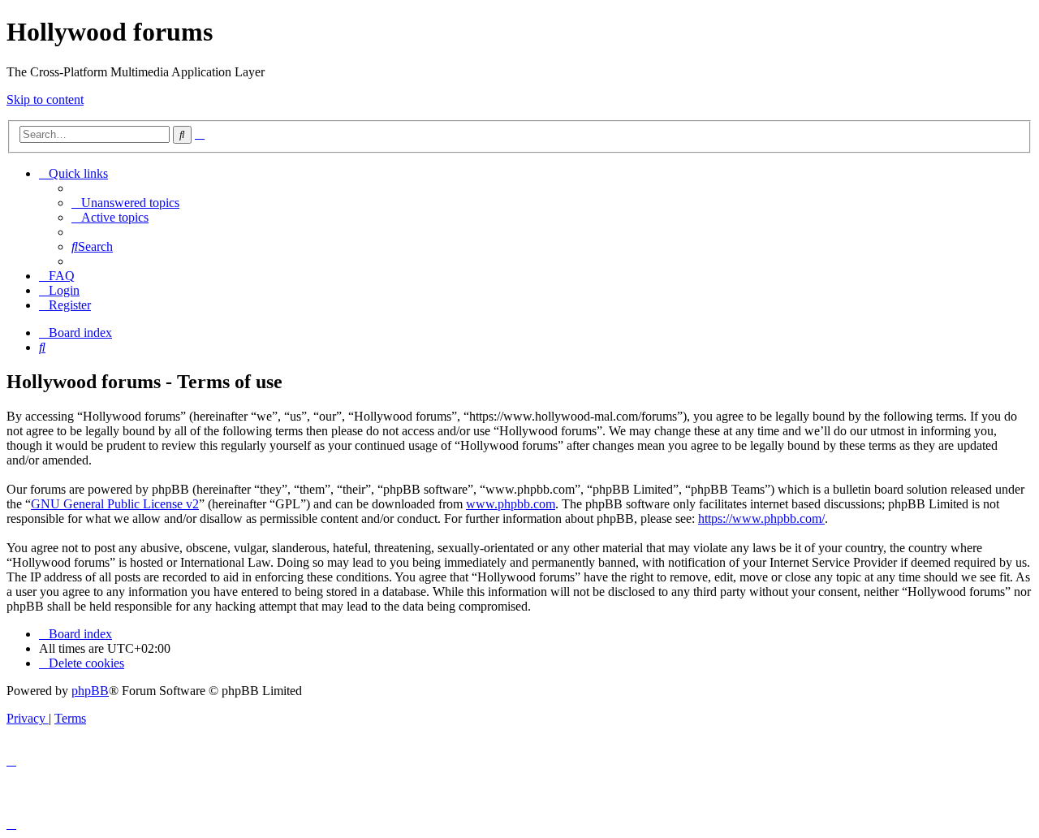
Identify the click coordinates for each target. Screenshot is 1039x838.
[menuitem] (125, 203)
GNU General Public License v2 (115, 504)
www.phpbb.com (510, 504)
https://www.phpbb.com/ (761, 518)
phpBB (90, 691)
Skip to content (45, 99)
